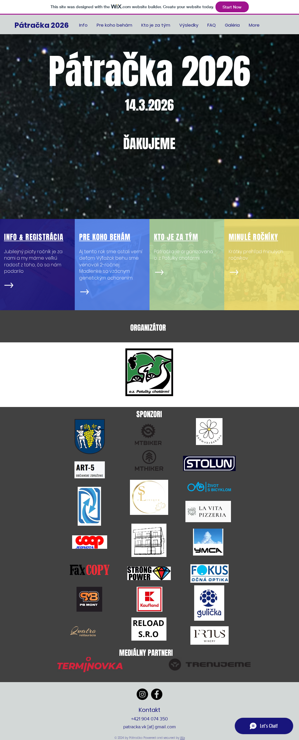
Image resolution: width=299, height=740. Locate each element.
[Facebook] (156, 694)
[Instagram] (142, 694)
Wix (182, 738)
